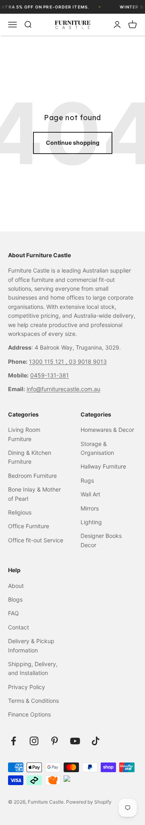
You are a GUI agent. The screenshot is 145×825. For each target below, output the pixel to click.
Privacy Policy (26, 686)
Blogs (15, 599)
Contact (18, 627)
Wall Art (90, 494)
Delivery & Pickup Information (31, 645)
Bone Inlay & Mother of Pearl (34, 494)
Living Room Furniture (24, 434)
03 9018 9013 (88, 361)
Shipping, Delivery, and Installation (33, 668)
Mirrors (90, 508)
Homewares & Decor (107, 429)
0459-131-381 (49, 375)
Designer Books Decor (101, 540)
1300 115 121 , (49, 361)
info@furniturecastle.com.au (63, 388)
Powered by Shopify (89, 802)
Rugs (87, 480)
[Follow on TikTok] (95, 740)
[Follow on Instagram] (34, 740)
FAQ (13, 613)
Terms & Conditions (33, 700)
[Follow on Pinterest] (54, 740)
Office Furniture (28, 526)
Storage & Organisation (97, 448)
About (16, 585)
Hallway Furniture (103, 466)
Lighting (91, 522)
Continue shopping (72, 142)
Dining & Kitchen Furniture (29, 457)
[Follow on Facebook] (13, 740)
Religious (19, 512)
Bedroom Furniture (32, 475)
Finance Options (29, 714)
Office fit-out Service (35, 540)
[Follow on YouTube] (75, 740)
